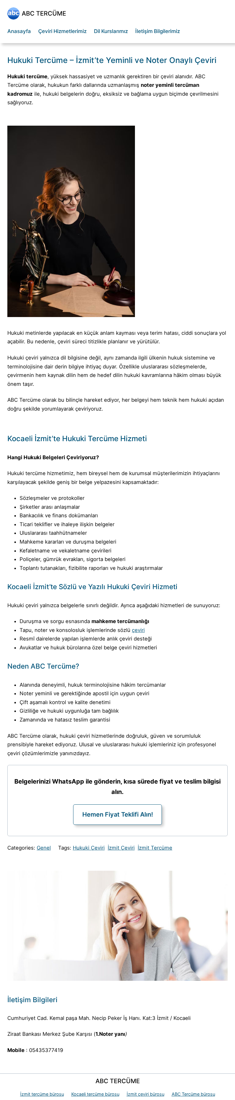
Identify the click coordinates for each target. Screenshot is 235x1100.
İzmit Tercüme (155, 848)
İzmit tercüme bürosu (42, 1094)
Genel (44, 848)
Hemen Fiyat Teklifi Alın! (117, 814)
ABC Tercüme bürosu (193, 1094)
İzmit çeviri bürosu (145, 1094)
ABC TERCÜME (44, 13)
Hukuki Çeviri (89, 848)
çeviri (138, 630)
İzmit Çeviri (121, 848)
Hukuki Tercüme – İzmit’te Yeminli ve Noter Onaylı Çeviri (111, 60)
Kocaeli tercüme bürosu (95, 1094)
